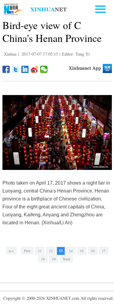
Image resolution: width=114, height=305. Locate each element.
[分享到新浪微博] (34, 69)
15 (82, 250)
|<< (11, 250)
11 (40, 250)
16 (93, 250)
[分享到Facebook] (6, 69)
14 (71, 250)
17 (103, 250)
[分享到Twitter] (15, 69)
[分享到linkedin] (25, 69)
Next (66, 258)
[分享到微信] (44, 69)
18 (43, 258)
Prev (27, 250)
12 (51, 250)
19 (54, 258)
